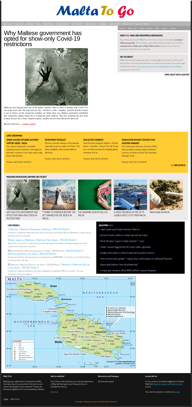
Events (173, 28)
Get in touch (54, 392)
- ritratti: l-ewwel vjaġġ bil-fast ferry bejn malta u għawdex (125, 246)
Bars (157, 28)
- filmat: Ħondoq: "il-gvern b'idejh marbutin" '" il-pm (121, 241)
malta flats (19, 24)
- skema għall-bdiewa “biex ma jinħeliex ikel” (118, 264)
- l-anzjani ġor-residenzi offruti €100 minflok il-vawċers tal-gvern (127, 270)
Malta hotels (48, 24)
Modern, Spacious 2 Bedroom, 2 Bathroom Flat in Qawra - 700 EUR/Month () (42, 240)
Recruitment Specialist (55, 139)
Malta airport (77, 24)
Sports (164, 28)
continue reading (29, 123)
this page (177, 392)
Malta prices (90, 24)
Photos (122, 28)
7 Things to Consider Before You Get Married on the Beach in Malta (58, 215)
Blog (38, 24)
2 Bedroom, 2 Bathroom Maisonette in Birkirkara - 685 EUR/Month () (39, 229)
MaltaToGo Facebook (161, 384)
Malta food (127, 24)
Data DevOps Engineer (93, 139)
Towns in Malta (145, 28)
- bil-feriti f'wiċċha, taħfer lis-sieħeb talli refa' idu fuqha (123, 235)
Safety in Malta (142, 24)
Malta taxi (132, 28)
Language (103, 24)
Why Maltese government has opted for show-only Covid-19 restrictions (43, 38)
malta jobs (7, 24)
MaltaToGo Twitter (176, 384)
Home (6, 399)
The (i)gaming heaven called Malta (92, 214)
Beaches (30, 24)
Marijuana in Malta (160, 212)
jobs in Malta (179, 165)
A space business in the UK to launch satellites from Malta (130, 214)
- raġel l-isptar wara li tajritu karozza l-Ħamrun (119, 229)
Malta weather (63, 24)
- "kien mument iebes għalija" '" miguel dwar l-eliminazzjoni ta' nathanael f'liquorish (135, 258)
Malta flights (115, 24)
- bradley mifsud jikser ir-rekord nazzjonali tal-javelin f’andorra (127, 252)
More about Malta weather (177, 74)
